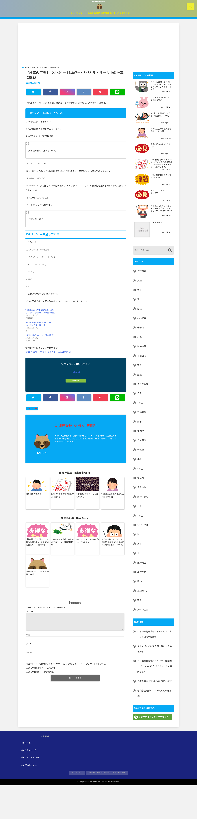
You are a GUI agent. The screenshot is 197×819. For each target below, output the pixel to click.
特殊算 (140, 450)
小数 (139, 459)
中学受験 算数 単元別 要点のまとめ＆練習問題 (108, 13)
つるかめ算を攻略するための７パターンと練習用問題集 (62, 542)
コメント (30, 612)
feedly (76, 381)
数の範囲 (141, 563)
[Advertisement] (98, 42)
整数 (139, 375)
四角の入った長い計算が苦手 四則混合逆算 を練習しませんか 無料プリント (161, 209)
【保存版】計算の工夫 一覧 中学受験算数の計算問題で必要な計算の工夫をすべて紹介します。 (161, 163)
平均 (139, 581)
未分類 (140, 328)
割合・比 (141, 365)
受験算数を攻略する (93, 781)
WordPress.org (31, 765)
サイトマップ (76, 13)
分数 (139, 506)
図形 (139, 422)
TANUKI (42, 453)
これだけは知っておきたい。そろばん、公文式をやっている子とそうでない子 (161, 85)
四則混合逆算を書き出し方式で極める (62, 495)
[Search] (170, 251)
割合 (139, 600)
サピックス (142, 525)
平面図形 (141, 356)
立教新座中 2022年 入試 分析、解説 (37, 573)
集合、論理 (142, 497)
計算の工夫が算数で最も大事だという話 (112, 495)
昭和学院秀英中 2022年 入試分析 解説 (154, 693)
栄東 (139, 290)
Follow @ (75, 372)
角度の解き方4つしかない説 (160, 145)
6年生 (140, 516)
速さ (139, 544)
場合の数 (141, 487)
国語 (139, 309)
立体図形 (141, 440)
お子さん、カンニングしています (161, 192)
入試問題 (141, 271)
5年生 (140, 469)
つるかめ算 (142, 384)
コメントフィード (32, 758)
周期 (139, 281)
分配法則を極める (33, 494)
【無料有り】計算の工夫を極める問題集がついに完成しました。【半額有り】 (37, 542)
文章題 (140, 478)
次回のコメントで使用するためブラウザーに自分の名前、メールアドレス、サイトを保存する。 (66, 664)
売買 (139, 393)
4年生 (140, 403)
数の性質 (141, 346)
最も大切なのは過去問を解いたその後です (87, 541)
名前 (28, 635)
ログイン (28, 743)
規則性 (140, 431)
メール (29, 644)
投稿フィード (30, 750)
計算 (139, 337)
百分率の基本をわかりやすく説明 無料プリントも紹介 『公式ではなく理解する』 (112, 542)
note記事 (141, 318)
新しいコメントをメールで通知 (41, 668)
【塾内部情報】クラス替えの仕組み (161, 176)
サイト (29, 653)
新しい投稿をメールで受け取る (41, 672)
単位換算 (141, 572)
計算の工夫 (31, 408)
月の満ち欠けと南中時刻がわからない (161, 99)
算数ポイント (143, 591)
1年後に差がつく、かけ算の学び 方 (40, 335)
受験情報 (141, 412)
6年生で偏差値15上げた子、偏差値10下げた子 (161, 115)
